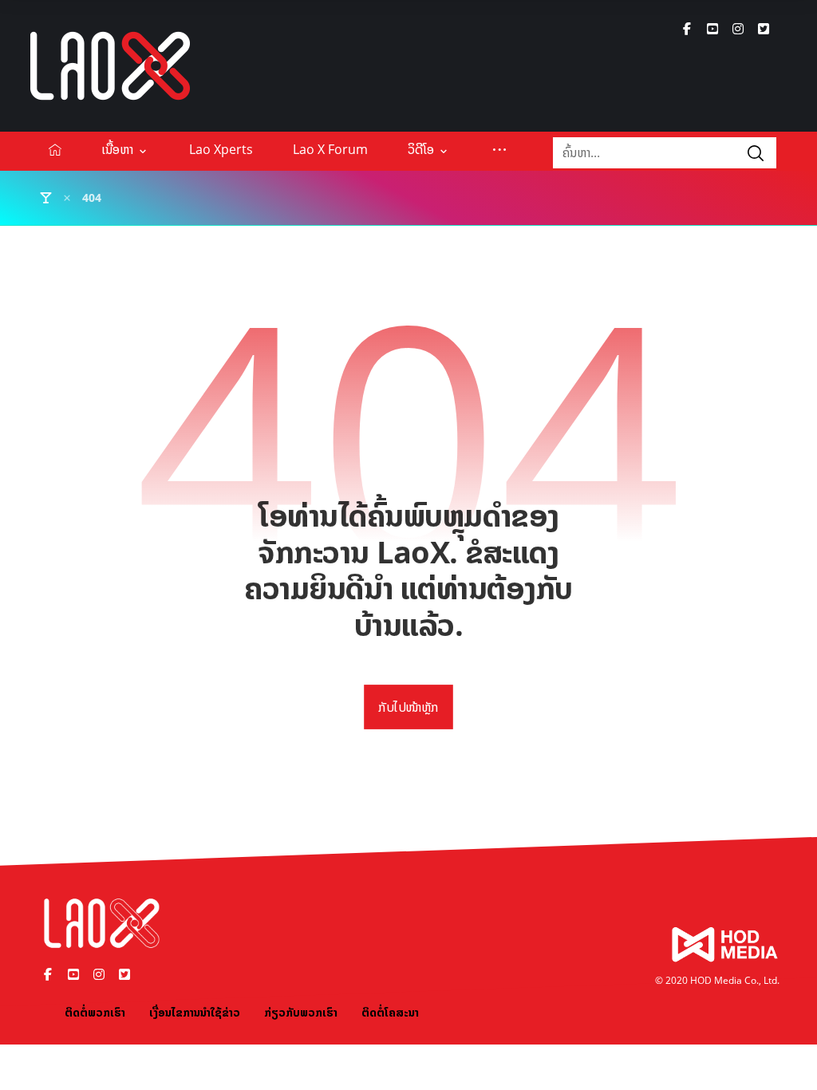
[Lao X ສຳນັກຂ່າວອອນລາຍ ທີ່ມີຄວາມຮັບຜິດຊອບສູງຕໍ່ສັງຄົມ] (110, 66)
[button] (687, 28)
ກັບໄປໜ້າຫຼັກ (408, 708)
